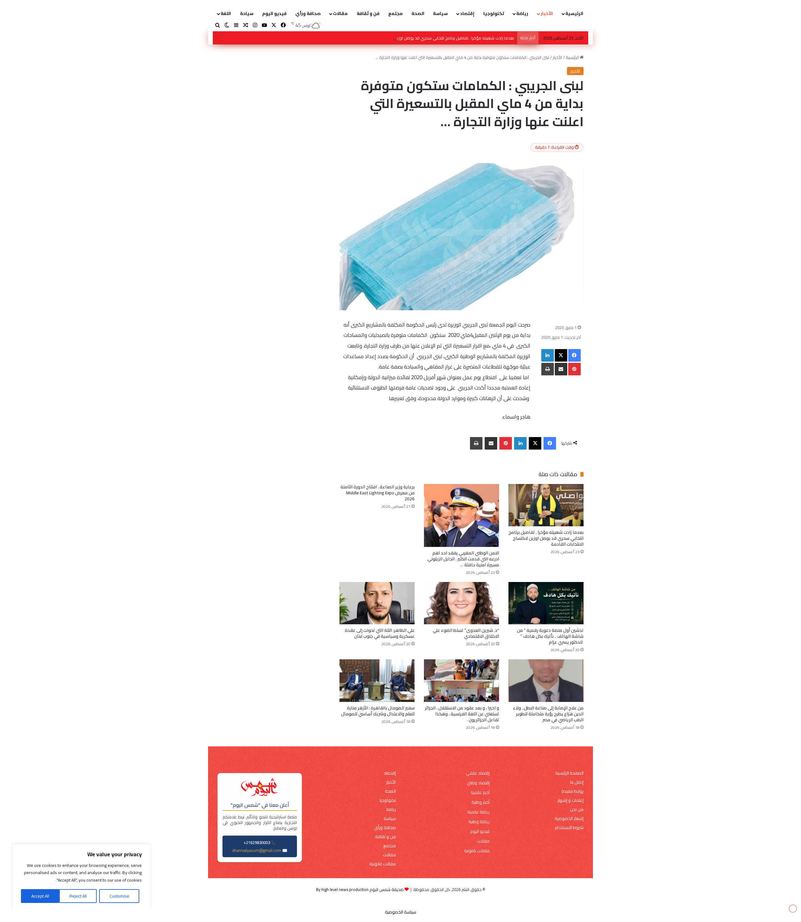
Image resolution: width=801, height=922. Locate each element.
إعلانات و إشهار (571, 800)
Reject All (78, 896)
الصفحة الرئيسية (569, 773)
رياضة (522, 13)
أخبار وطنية (481, 802)
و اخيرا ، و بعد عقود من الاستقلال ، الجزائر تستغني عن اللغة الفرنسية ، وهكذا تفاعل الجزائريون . (462, 714)
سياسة (440, 13)
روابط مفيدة (572, 791)
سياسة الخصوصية (400, 912)
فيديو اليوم (274, 13)
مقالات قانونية (477, 850)
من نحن (577, 809)
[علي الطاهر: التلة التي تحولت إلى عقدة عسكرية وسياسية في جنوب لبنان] (377, 603)
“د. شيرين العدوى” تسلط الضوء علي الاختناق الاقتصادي (466, 633)
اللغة (226, 13)
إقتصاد (467, 13)
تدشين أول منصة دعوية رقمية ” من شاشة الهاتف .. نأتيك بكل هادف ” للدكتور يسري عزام (550, 636)
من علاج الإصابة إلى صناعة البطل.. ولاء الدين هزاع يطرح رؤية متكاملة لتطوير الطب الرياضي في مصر (548, 714)
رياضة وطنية (479, 821)
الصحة (417, 13)
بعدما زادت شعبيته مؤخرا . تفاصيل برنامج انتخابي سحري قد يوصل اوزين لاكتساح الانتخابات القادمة (546, 538)
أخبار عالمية (480, 792)
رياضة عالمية (478, 812)
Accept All (40, 896)
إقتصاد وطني (478, 783)
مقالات (340, 13)
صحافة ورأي (308, 13)
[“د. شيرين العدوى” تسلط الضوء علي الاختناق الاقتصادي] (461, 603)
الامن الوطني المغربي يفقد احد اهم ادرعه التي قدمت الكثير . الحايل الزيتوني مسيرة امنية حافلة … (463, 559)
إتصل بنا (577, 782)
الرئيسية (574, 13)
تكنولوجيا (493, 13)
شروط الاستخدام (569, 827)
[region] (81, 876)
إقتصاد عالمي (478, 773)
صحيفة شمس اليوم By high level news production (360, 889)
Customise (119, 896)
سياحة (246, 13)
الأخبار (547, 13)
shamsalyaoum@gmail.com (256, 850)
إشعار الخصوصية (569, 818)
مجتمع (395, 13)
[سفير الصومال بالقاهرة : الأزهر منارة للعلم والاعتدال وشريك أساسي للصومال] (377, 680)
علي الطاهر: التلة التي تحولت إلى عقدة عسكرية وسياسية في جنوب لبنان (380, 633)
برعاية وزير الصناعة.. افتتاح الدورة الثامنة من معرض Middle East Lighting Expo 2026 (377, 493)
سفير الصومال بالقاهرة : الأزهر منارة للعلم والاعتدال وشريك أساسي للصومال (378, 711)
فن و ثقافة (368, 13)
